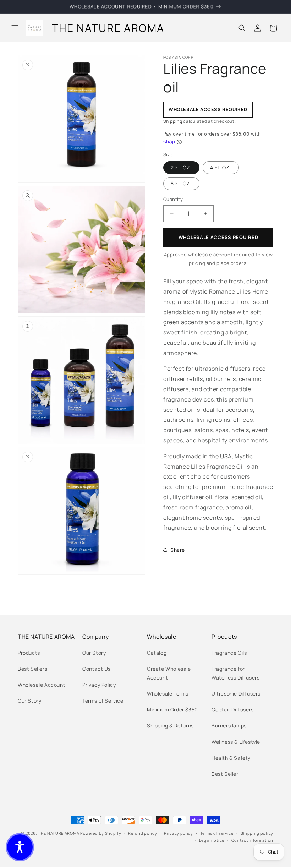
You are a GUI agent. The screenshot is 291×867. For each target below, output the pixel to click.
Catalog (156, 652)
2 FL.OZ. (181, 167)
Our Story (29, 700)
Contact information (252, 840)
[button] (15, 28)
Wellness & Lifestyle (236, 741)
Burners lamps (229, 725)
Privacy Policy (99, 684)
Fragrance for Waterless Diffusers (235, 673)
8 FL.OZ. (181, 183)
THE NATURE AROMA (58, 833)
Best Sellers (32, 668)
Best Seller (225, 773)
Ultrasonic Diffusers (236, 693)
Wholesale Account (41, 684)
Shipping (172, 121)
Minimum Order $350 (172, 709)
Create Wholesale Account (169, 673)
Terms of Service (102, 700)
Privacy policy (178, 833)
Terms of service (217, 833)
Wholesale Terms (167, 693)
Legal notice (211, 840)
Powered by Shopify (100, 833)
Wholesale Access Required (218, 237)
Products (29, 652)
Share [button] (177, 549)
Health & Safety (231, 757)
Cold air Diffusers (233, 709)
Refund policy (142, 833)
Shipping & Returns (170, 725)
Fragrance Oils (229, 652)
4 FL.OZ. (220, 167)
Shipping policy (257, 833)
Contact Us (96, 668)
